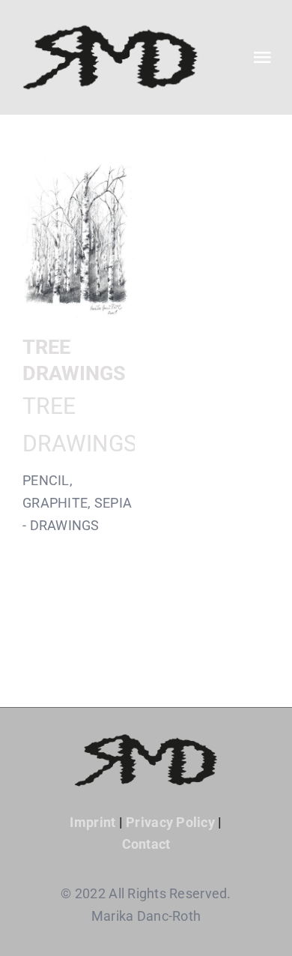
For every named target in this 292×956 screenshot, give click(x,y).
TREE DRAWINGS (79, 237)
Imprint (92, 822)
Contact (146, 844)
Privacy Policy (170, 822)
